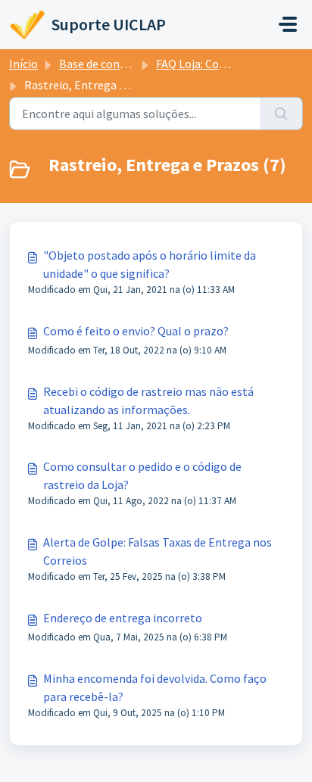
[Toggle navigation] (288, 24)
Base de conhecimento (117, 63)
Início (23, 63)
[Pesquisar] (281, 113)
